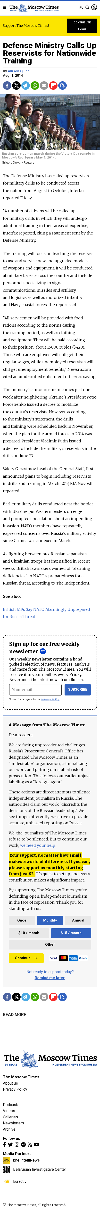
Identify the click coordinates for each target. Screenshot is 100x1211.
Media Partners (17, 1153)
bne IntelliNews (26, 1160)
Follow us (11, 1138)
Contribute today (82, 25)
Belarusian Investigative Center (39, 1169)
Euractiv (19, 1181)
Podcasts (11, 1104)
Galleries (10, 1117)
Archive (9, 1129)
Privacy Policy (50, 699)
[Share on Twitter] (16, 85)
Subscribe (77, 690)
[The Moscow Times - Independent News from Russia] (34, 8)
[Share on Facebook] (7, 85)
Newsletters (13, 1123)
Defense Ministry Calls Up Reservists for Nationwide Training (49, 53)
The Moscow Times (21, 1077)
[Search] (87, 8)
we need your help (37, 845)
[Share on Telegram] (25, 85)
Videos (9, 1110)
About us (10, 1083)
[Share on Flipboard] (53, 85)
